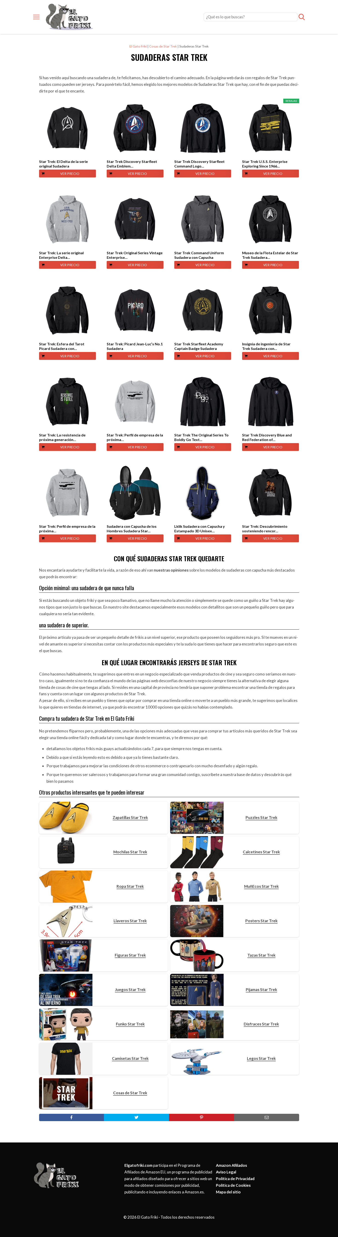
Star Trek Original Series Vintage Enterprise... (135, 255)
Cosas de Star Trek (163, 46)
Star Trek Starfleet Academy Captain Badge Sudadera (198, 346)
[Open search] (301, 17)
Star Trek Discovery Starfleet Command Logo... (199, 163)
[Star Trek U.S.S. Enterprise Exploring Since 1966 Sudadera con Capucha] (270, 128)
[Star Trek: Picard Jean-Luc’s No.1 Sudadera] (135, 310)
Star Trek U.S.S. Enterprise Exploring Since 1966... (264, 163)
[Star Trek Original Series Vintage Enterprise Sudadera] (135, 219)
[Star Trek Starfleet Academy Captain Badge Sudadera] (202, 310)
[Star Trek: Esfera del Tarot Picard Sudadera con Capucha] (67, 310)
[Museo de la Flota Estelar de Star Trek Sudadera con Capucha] (270, 219)
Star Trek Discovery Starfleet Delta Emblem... (132, 163)
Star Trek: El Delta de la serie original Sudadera (63, 163)
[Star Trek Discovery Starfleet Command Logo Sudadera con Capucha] (202, 128)
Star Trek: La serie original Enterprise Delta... (61, 255)
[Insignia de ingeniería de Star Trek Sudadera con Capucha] (270, 310)
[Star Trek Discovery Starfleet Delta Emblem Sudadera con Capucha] (135, 128)
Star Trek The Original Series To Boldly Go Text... (201, 437)
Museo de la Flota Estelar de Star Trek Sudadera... (270, 255)
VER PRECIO (69, 174)
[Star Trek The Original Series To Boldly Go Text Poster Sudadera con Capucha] (202, 401)
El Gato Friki (138, 46)
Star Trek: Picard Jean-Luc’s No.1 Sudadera (135, 346)
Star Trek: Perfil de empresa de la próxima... (135, 437)
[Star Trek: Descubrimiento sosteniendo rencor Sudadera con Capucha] (270, 493)
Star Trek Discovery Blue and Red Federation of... (267, 437)
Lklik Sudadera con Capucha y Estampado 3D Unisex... (199, 528)
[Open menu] (36, 17)
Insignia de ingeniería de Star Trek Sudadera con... (266, 346)
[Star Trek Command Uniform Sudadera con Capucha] (202, 219)
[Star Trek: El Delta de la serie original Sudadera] (67, 128)
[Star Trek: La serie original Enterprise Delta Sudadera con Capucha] (67, 219)
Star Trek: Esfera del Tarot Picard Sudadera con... (61, 346)
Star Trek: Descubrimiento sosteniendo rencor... (264, 528)
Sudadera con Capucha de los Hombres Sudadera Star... (132, 528)
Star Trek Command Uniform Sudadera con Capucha (199, 255)
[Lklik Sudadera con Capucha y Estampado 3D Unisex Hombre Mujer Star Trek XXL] (202, 493)
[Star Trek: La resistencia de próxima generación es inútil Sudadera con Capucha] (67, 401)
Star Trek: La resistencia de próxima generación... (62, 437)
